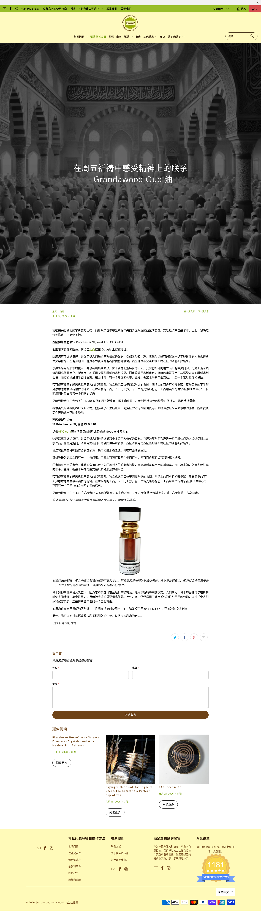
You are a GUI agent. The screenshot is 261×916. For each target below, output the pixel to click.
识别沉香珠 (74, 853)
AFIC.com (64, 431)
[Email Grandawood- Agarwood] (4, 8)
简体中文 (218, 9)
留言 (55, 683)
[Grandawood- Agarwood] (130, 23)
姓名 (55, 667)
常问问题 (73, 846)
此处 (92, 349)
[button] (81, 36)
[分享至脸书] (184, 637)
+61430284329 (30, 8)
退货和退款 (74, 879)
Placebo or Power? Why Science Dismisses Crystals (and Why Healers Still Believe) (76, 741)
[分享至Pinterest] (194, 637)
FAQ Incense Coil (171, 787)
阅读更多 (61, 762)
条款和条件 (74, 866)
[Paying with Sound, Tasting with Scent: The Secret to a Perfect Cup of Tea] (130, 759)
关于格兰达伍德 (119, 853)
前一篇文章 (189, 311)
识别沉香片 (74, 859)
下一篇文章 (203, 311)
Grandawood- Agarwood (50, 902)
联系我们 (112, 8)
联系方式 (116, 846)
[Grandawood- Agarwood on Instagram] (16, 8)
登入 (243, 8)
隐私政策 (73, 873)
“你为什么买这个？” (91, 8)
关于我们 (126, 8)
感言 (73, 8)
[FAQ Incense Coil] (184, 759)
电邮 (135, 667)
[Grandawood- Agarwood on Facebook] (10, 8)
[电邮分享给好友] (204, 637)
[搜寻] (252, 36)
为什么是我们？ (119, 859)
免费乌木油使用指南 (55, 8)
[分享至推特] (175, 637)
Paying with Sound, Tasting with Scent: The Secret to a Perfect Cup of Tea (129, 791)
